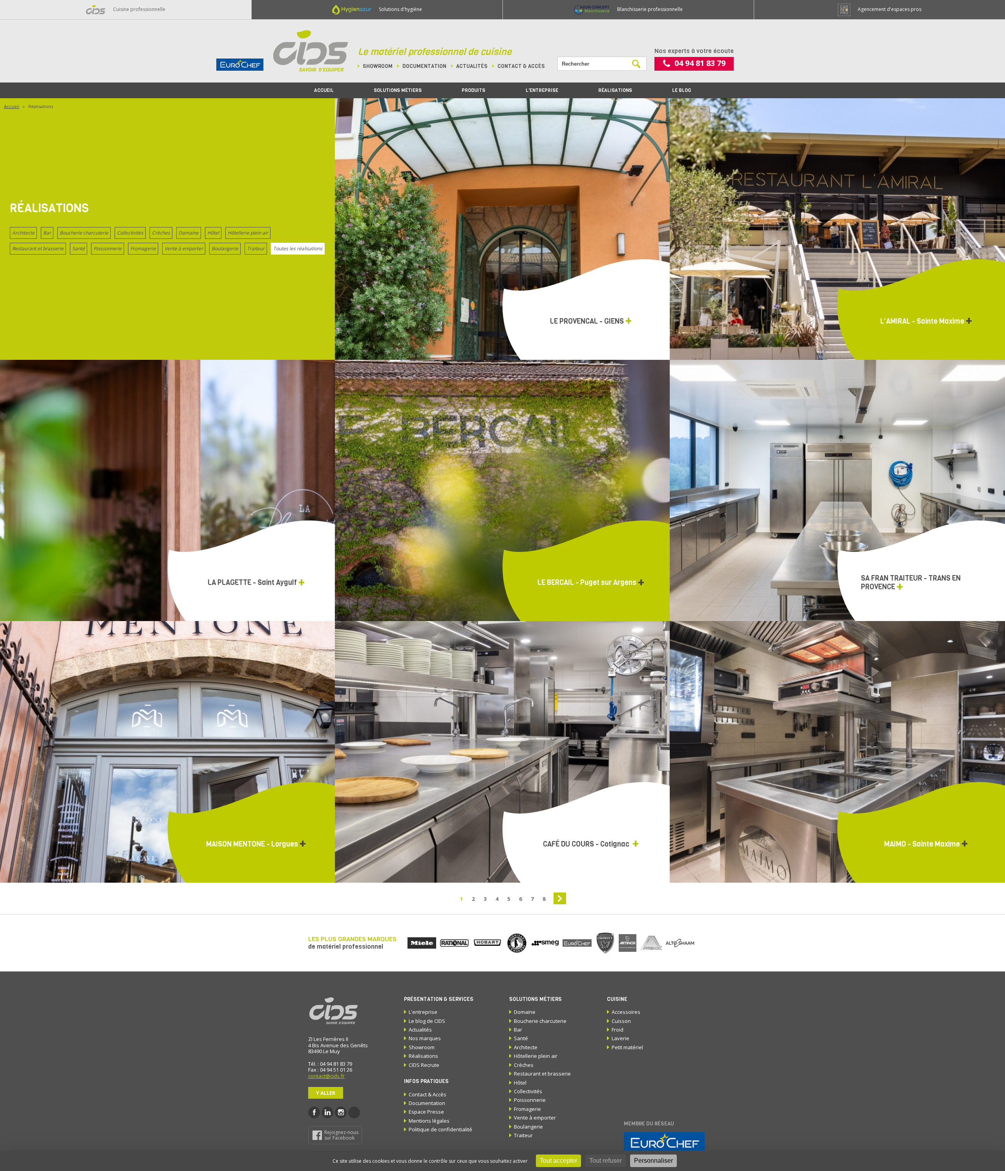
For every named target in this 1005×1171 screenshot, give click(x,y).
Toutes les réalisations (297, 248)
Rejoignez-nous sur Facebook (341, 1135)
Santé (78, 248)
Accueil (324, 90)
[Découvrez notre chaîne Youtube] (354, 1112)
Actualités (472, 66)
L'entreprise (542, 90)
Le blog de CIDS (427, 1020)
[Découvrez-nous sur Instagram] (341, 1112)
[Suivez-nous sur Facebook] (314, 1112)
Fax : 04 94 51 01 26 (330, 1069)
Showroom (378, 66)
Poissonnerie (107, 248)
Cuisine (617, 999)
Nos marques (425, 1038)
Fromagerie (143, 248)
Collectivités (130, 232)
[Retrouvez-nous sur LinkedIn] (327, 1112)
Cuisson (621, 1020)
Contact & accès (521, 66)
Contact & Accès (427, 1094)
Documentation (424, 66)
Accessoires (626, 1011)
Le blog (681, 90)
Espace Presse (426, 1111)
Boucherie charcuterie (84, 232)
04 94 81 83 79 (699, 63)
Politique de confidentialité (440, 1129)
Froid (617, 1029)
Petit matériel (627, 1047)
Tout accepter (558, 1160)
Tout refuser (605, 1160)
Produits (473, 90)
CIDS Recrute (424, 1064)
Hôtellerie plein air (248, 232)
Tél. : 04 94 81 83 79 (330, 1063)
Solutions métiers (398, 90)
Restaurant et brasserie (38, 248)
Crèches (161, 232)
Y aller (325, 1092)
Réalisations (615, 90)
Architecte (23, 232)
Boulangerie (225, 248)
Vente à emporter (183, 248)
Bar (47, 232)
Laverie (620, 1038)
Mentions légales (429, 1120)
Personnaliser (653, 1160)
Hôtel (213, 232)
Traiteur (256, 248)
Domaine (189, 232)
